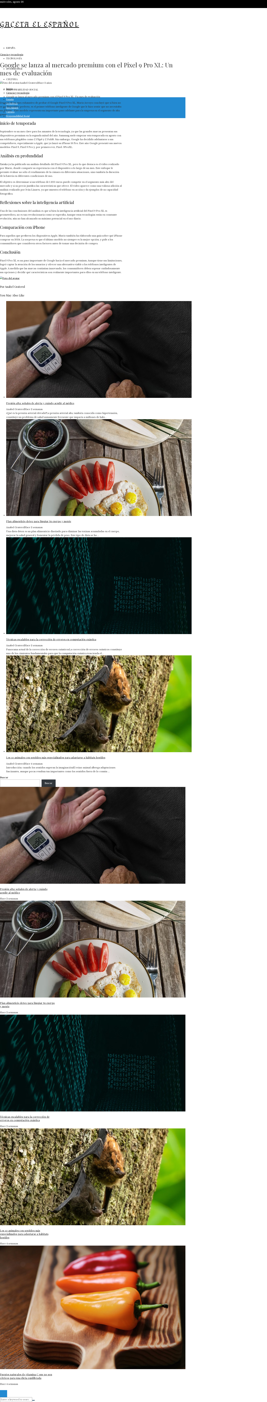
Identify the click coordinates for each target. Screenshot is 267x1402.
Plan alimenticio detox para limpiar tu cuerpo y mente (38, 521)
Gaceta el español (39, 24)
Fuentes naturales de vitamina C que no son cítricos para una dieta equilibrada (26, 1376)
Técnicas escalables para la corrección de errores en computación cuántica (51, 639)
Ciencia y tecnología (11, 54)
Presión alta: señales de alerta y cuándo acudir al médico (40, 403)
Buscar (4, 777)
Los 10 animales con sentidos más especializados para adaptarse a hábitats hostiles (55, 757)
